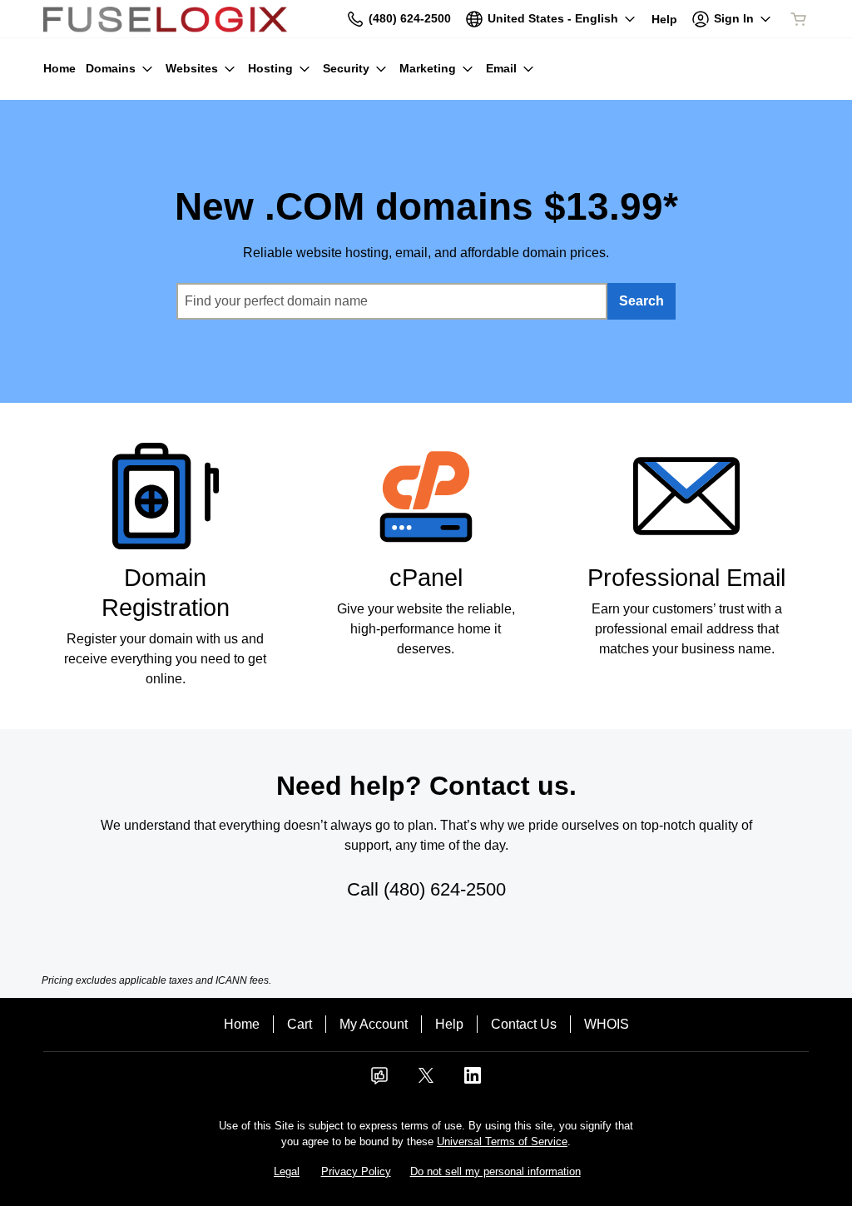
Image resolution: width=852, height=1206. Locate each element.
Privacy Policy (356, 1171)
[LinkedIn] (473, 1081)
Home (242, 1024)
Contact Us (524, 1024)
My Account (373, 1024)
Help (449, 1024)
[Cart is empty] (798, 19)
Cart (299, 1024)
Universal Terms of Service (502, 1141)
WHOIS (606, 1024)
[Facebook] (379, 1081)
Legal (287, 1171)
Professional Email (686, 577)
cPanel (426, 577)
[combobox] (392, 301)
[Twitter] (426, 1081)
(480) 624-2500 (445, 889)
